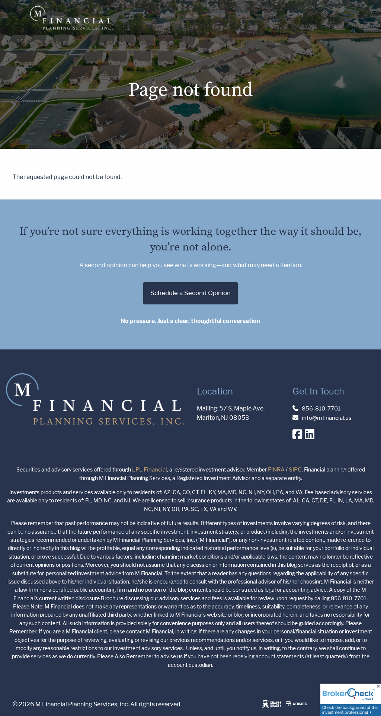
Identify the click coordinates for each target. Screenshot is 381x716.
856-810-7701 (321, 408)
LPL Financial (149, 469)
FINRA (276, 469)
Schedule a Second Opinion (190, 293)
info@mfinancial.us (327, 417)
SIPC (295, 469)
